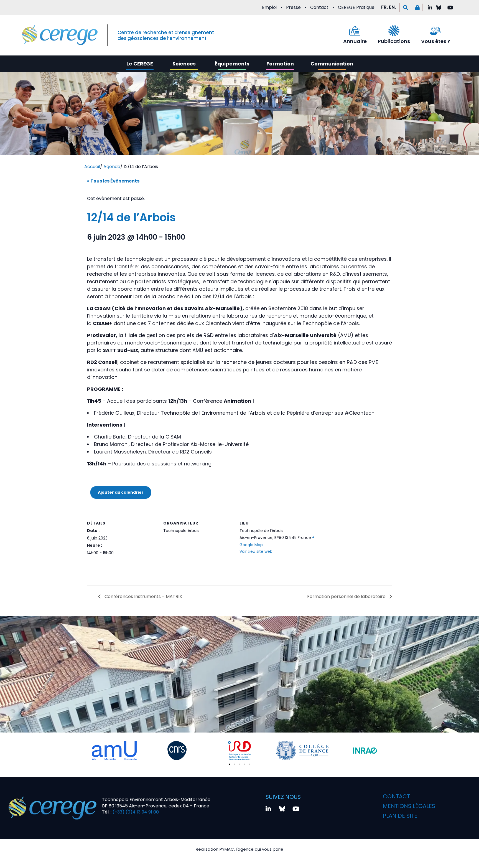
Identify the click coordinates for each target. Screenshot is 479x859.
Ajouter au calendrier (121, 492)
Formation (280, 63)
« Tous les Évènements (113, 181)
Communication (331, 63)
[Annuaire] (354, 30)
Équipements (232, 63)
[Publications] (393, 30)
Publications (394, 41)
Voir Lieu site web (256, 551)
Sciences (184, 63)
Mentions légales (409, 806)
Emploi (269, 7)
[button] (405, 7)
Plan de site (400, 816)
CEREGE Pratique (356, 7)
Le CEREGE (139, 63)
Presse (293, 7)
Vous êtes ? (435, 41)
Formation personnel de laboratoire (347, 596)
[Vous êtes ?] (435, 30)
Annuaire (355, 41)
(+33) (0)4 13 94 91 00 (135, 812)
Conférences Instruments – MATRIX (142, 596)
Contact (319, 7)
